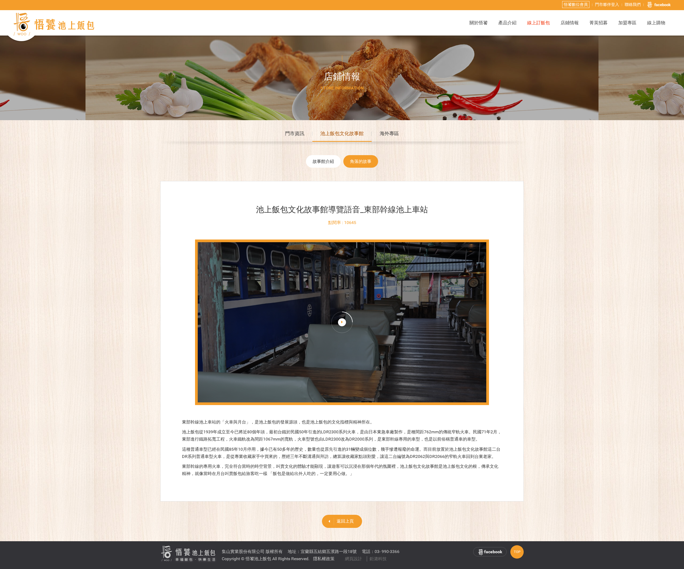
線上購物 (656, 22)
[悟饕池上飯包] (54, 24)
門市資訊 (294, 133)
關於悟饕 (478, 22)
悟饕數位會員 (576, 4)
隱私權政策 (324, 558)
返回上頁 (345, 521)
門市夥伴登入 (607, 4)
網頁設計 (353, 558)
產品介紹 (507, 22)
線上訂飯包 (538, 22)
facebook (662, 4)
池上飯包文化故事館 (342, 133)
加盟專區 (627, 22)
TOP (517, 552)
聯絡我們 (633, 4)
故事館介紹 (323, 161)
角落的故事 (360, 161)
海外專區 (389, 133)
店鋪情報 (570, 22)
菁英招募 (598, 22)
